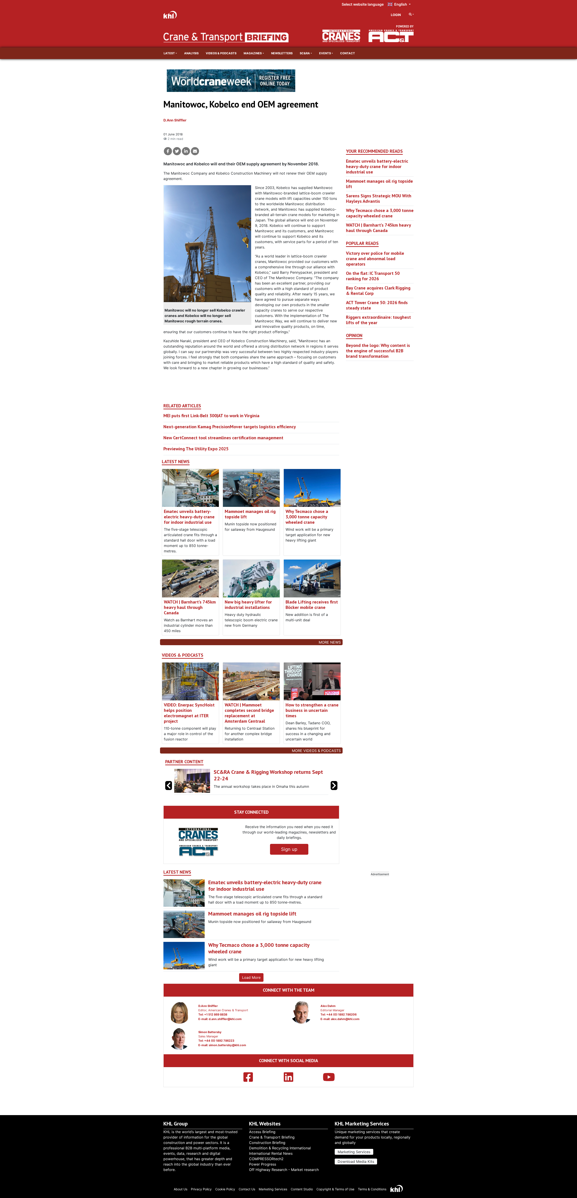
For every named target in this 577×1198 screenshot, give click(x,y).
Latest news (176, 462)
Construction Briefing (267, 1142)
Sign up (289, 849)
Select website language (363, 4)
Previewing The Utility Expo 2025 (196, 449)
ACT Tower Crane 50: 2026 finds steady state (377, 305)
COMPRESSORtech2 (266, 1159)
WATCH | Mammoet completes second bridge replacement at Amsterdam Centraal (249, 713)
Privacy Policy (201, 1189)
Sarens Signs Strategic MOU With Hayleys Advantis (378, 198)
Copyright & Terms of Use (335, 1189)
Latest (169, 53)
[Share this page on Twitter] (177, 151)
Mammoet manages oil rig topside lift (250, 514)
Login (396, 15)
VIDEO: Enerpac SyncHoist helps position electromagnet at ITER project (189, 713)
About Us (180, 1189)
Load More (251, 977)
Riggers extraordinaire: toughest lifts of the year (378, 320)
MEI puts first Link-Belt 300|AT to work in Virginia (211, 416)
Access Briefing (262, 1132)
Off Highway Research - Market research (284, 1169)
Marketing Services (354, 1152)
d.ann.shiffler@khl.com (225, 1019)
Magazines (253, 53)
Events (325, 53)
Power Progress (262, 1164)
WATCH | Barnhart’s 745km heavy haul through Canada (190, 607)
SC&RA (305, 53)
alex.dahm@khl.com (345, 1019)
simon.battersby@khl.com (227, 1045)
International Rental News (271, 1153)
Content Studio (302, 1189)
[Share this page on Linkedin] (186, 151)
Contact (347, 53)
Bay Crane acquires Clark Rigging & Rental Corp (378, 290)
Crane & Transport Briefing (272, 1137)
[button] (334, 785)
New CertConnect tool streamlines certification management (223, 438)
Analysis (191, 53)
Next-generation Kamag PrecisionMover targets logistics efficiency (229, 427)
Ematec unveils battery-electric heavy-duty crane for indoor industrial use (189, 516)
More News (330, 642)
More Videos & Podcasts (316, 750)
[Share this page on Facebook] (168, 151)
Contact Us (247, 1189)
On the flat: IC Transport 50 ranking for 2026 (373, 276)
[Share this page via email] (195, 151)
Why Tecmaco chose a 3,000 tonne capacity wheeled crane (307, 516)
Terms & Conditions (372, 1189)
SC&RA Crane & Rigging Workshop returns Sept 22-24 (268, 775)
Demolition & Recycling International (280, 1148)
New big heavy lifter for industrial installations (248, 604)
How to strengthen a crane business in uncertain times (312, 710)
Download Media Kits (356, 1161)
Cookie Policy (225, 1189)
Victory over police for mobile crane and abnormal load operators (375, 258)
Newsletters (282, 53)
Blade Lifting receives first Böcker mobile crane (312, 604)
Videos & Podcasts (221, 53)
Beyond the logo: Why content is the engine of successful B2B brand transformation (378, 350)
